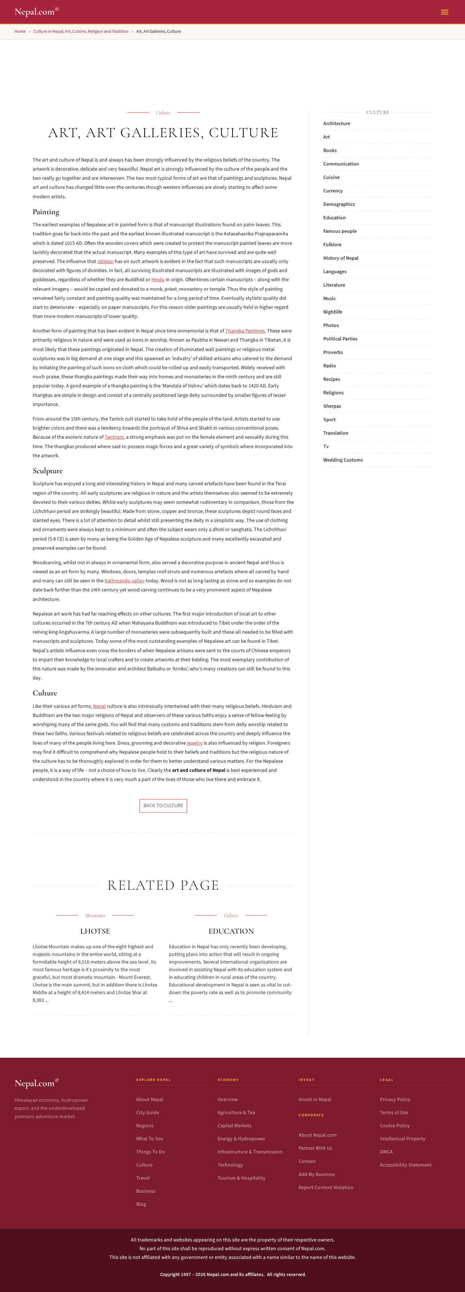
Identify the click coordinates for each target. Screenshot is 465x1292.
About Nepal (149, 1099)
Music (329, 298)
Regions (145, 1125)
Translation (335, 433)
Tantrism (114, 437)
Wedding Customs (343, 460)
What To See (149, 1139)
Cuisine (331, 177)
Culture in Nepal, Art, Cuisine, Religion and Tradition (81, 31)
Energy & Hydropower (241, 1139)
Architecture (336, 123)
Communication (341, 164)
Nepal (99, 706)
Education (231, 931)
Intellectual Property (402, 1139)
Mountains (95, 915)
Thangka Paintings (245, 331)
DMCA (386, 1152)
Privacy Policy (395, 1099)
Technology (230, 1165)
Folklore (332, 244)
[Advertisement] (232, 65)
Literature (334, 285)
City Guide (147, 1112)
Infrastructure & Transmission (250, 1152)
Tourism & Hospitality (242, 1178)
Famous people (340, 231)
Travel (143, 1178)
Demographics (339, 204)
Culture (163, 112)
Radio (329, 366)
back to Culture (163, 805)
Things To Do (150, 1152)
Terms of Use (394, 1112)
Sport (329, 419)
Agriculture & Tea (236, 1112)
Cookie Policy (395, 1125)
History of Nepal (341, 258)
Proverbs (333, 352)
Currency (333, 191)
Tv (326, 446)
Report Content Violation (326, 1187)
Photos (331, 325)
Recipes (331, 379)
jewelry (195, 743)
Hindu (158, 279)
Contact (307, 1161)
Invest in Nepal (315, 1099)
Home (20, 31)
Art (326, 137)
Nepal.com (37, 11)
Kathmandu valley (125, 581)
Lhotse (95, 931)
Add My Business (317, 1174)
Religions (333, 392)
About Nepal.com (318, 1135)
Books (330, 150)
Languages (335, 271)
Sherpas (332, 406)
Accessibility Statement (406, 1165)
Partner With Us (315, 1148)
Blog (141, 1204)
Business (145, 1191)
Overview (228, 1099)
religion (105, 261)
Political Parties (340, 339)
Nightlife (332, 312)
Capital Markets (234, 1125)
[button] (444, 12)
